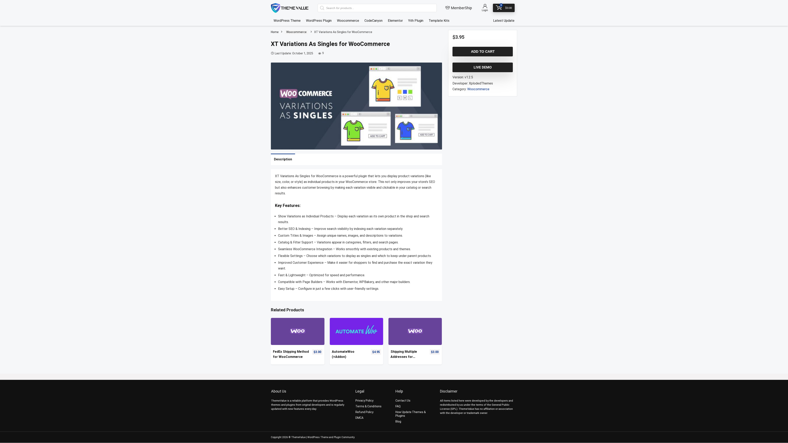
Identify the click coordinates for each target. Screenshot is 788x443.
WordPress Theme (287, 21)
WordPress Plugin (319, 21)
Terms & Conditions (368, 406)
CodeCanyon (373, 21)
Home (275, 32)
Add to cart (483, 52)
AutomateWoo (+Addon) (343, 354)
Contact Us (402, 400)
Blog (398, 421)
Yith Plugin (415, 21)
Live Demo (483, 67)
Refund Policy (364, 412)
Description (283, 159)
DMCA (359, 417)
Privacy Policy (364, 400)
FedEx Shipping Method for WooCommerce (291, 354)
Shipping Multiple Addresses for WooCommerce (404, 354)
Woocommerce (348, 21)
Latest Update (503, 21)
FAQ (398, 406)
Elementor (395, 21)
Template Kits (439, 21)
